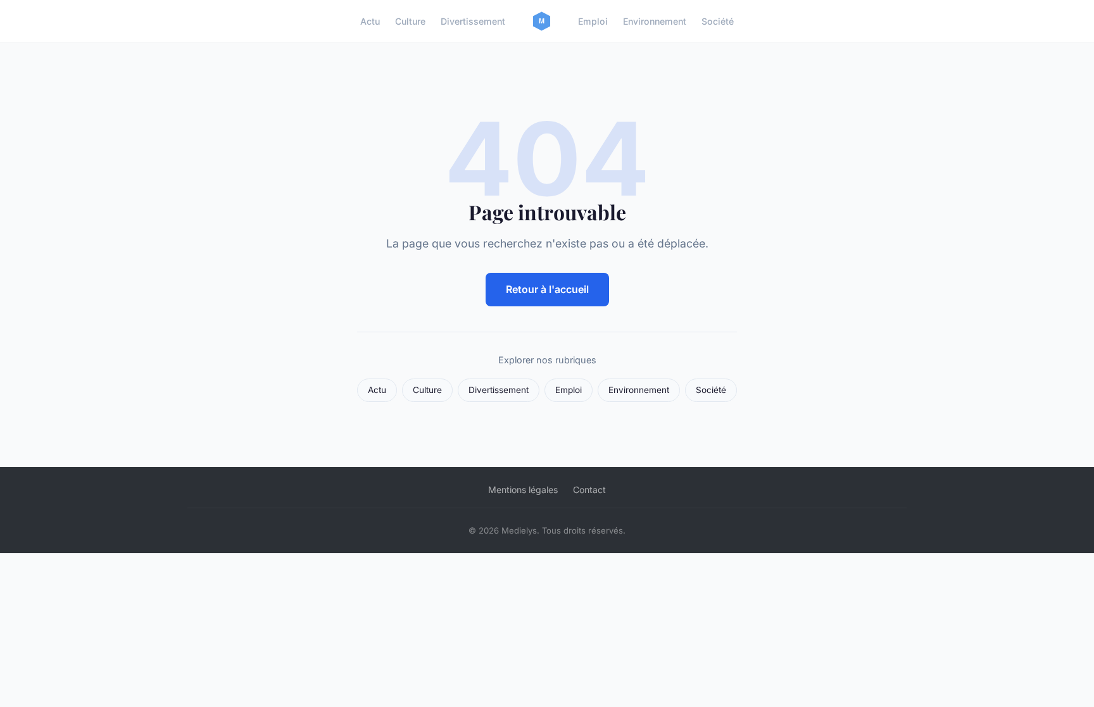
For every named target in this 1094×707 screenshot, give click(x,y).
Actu (370, 21)
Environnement (654, 21)
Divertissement (473, 21)
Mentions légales (523, 489)
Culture (410, 21)
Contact (589, 489)
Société (717, 21)
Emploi (593, 21)
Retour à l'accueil (547, 289)
